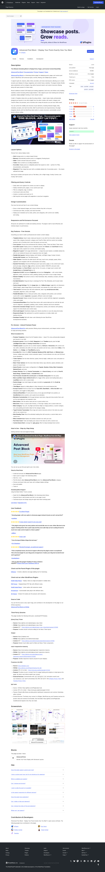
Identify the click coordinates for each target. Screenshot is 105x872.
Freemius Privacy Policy (19, 681)
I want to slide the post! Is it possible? (21, 788)
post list (86, 89)
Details (14, 59)
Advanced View (73, 93)
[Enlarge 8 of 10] (44, 739)
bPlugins (23, 52)
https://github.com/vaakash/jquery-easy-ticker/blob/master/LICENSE (40, 627)
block (82, 86)
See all (92, 119)
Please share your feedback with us (28, 563)
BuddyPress (85, 855)
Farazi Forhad (44, 830)
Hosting (7, 852)
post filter (86, 86)
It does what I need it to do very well (30, 522)
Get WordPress (98, 2)
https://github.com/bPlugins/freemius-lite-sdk (30, 668)
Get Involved (66, 848)
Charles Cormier (18, 830)
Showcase (27, 848)
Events (64, 850)
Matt (83, 850)
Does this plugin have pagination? (20, 797)
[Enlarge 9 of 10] (63, 739)
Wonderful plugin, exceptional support (31, 547)
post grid (91, 86)
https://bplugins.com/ (23, 665)
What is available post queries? (19, 779)
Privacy (7, 855)
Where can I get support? (17, 810)
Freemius (16, 833)
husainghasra (15, 558)
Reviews (22, 59)
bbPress (84, 852)
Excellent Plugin (24, 511)
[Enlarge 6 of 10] (63, 725)
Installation (30, 59)
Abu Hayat (44, 826)
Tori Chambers (16, 543)
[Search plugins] (20, 16)
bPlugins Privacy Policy (55, 678)
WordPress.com (86, 848)
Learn (45, 848)
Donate (65, 852)
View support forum (74, 135)
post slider (91, 89)
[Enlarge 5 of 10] (44, 725)
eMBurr (14, 533)
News (7, 850)
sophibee (14, 518)
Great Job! (22, 536)
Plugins (26, 852)
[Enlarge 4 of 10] (26, 725)
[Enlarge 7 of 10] (26, 739)
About (7, 848)
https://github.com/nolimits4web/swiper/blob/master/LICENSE (38, 641)
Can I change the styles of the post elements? (23, 806)
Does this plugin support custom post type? (22, 770)
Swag (65, 855)
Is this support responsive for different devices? (23, 792)
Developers (46, 852)
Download (90, 51)
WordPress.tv (47, 855)
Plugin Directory (9, 7)
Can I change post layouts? (18, 783)
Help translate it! (64, 11)
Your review (72, 119)
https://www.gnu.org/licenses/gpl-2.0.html (39, 670)
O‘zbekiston (22, 863)
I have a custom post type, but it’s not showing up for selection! (28, 774)
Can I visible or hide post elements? (20, 801)
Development (39, 59)
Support (92, 59)
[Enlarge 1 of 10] (26, 711)
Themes (27, 850)
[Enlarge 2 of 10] (44, 711)
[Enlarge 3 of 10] (63, 711)
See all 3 (92, 83)
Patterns (27, 855)
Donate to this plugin (74, 149)
